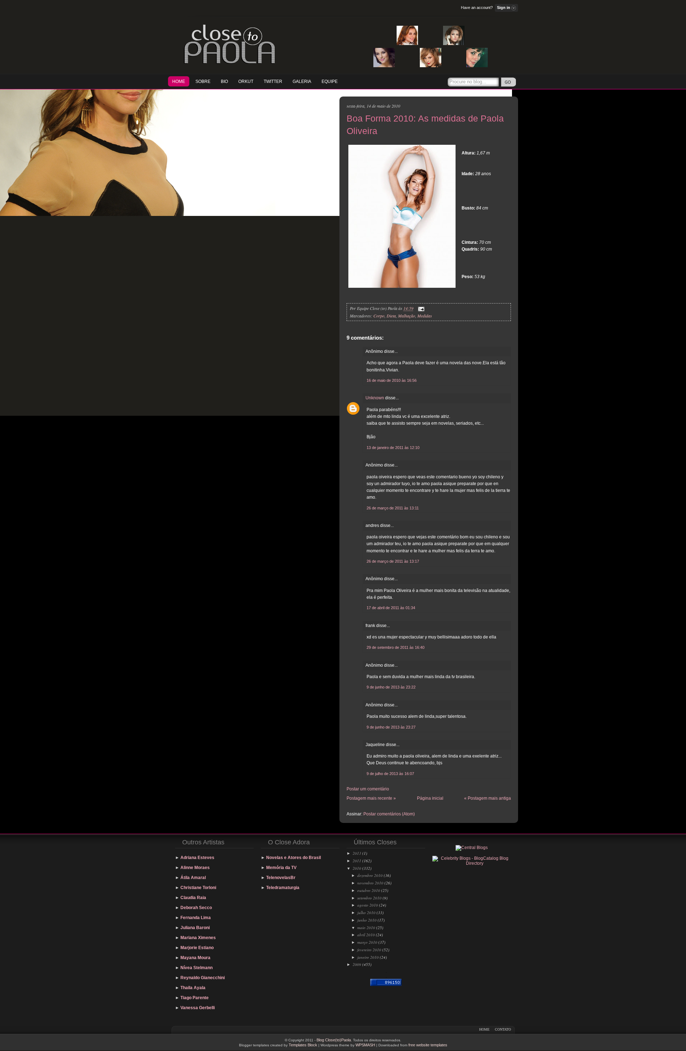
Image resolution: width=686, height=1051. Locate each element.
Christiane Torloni (198, 887)
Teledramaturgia (282, 887)
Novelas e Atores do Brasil (293, 857)
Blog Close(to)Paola (334, 1040)
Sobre (202, 81)
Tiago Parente (194, 997)
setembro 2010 (369, 897)
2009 (357, 964)
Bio (224, 81)
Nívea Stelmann (196, 967)
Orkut (245, 81)
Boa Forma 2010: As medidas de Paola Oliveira (425, 124)
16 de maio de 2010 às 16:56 (392, 380)
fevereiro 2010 (369, 949)
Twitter (273, 81)
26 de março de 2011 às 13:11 (393, 508)
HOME (178, 81)
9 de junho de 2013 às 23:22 (391, 687)
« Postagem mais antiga (487, 798)
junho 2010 (367, 920)
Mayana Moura (195, 957)
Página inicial (430, 798)
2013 (357, 853)
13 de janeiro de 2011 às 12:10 (393, 447)
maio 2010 (366, 927)
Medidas (424, 316)
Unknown (375, 397)
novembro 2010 (370, 882)
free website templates (427, 1045)
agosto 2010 (367, 905)
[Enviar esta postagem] (420, 308)
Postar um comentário (368, 788)
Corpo (378, 316)
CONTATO (503, 1029)
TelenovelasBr (280, 877)
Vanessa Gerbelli (197, 1007)
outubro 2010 (368, 890)
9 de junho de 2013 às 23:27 (391, 727)
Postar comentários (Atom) (389, 813)
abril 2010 (366, 934)
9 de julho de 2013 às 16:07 (390, 773)
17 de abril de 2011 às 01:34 (391, 608)
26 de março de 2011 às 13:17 (393, 561)
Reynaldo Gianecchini (202, 977)
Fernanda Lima (195, 917)
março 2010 (367, 942)
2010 (357, 868)
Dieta (391, 316)
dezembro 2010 (370, 875)
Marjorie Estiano (197, 947)
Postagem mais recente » (371, 798)
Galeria (302, 81)
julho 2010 (366, 912)
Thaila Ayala (192, 987)
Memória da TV (281, 867)
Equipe (330, 81)
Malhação (406, 316)
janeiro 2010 (368, 957)
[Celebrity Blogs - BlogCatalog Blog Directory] (471, 863)
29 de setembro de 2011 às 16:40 (395, 647)
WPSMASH (365, 1045)
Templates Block (303, 1045)
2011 (357, 860)
